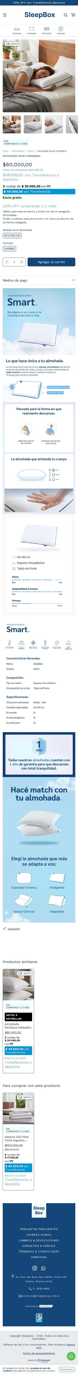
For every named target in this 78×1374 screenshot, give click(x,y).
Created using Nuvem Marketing (39, 128)
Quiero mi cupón (39, 115)
